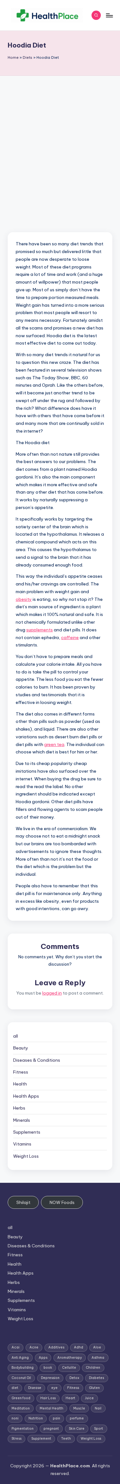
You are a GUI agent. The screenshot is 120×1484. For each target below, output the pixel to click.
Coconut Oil (21, 1378)
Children (93, 1367)
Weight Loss (26, 1156)
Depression (50, 1378)
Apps (43, 1358)
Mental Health (51, 1408)
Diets (27, 57)
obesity (24, 599)
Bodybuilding (23, 1367)
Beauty (20, 1048)
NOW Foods (62, 1202)
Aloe (97, 1347)
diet (15, 1388)
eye (54, 1388)
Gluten (94, 1388)
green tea (54, 744)
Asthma (98, 1358)
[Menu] (109, 15)
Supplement (41, 1438)
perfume (77, 1418)
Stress (16, 1438)
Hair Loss (48, 1398)
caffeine (70, 637)
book (48, 1367)
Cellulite (69, 1367)
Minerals (21, 1120)
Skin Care (76, 1429)
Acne (33, 1347)
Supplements (26, 1132)
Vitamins (22, 1144)
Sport (98, 1429)
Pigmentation (23, 1429)
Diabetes (96, 1378)
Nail (98, 1408)
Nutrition (35, 1418)
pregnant (51, 1429)
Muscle (79, 1408)
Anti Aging (20, 1358)
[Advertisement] (60, 139)
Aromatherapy (69, 1358)
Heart (70, 1398)
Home (13, 57)
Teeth (66, 1438)
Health (20, 1084)
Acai (16, 1347)
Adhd (78, 1347)
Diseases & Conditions (36, 1060)
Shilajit (23, 1202)
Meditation (21, 1408)
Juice (89, 1398)
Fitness (20, 1072)
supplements (39, 630)
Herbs (19, 1108)
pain (56, 1418)
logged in (52, 993)
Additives (56, 1347)
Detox (74, 1378)
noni (15, 1418)
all (15, 1036)
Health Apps (26, 1096)
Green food (21, 1398)
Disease (34, 1388)
